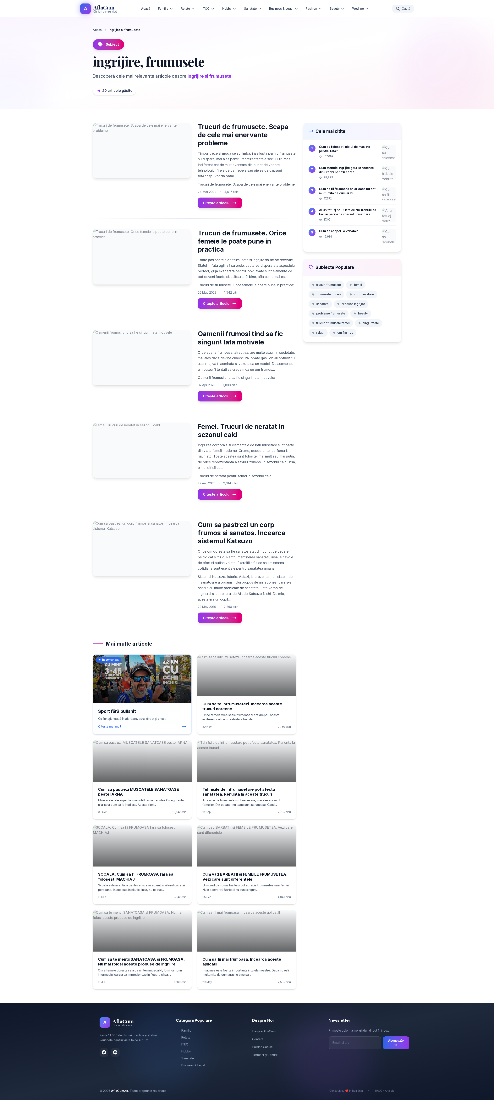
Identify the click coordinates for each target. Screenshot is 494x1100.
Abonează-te (396, 1043)
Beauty (335, 8)
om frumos (345, 332)
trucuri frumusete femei (333, 323)
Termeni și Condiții (264, 1055)
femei (358, 285)
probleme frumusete (330, 313)
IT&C (206, 8)
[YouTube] (115, 1052)
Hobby (227, 8)
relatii (320, 332)
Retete (185, 8)
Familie (163, 8)
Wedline (358, 8)
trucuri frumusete (328, 285)
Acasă (145, 8)
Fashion (311, 8)
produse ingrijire (353, 304)
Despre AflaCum (264, 1031)
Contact (257, 1039)
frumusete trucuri (328, 294)
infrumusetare (364, 294)
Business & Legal (281, 8)
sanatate (322, 304)
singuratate (371, 323)
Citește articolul (216, 203)
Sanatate (250, 8)
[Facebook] (104, 1052)
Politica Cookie (262, 1047)
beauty (363, 313)
